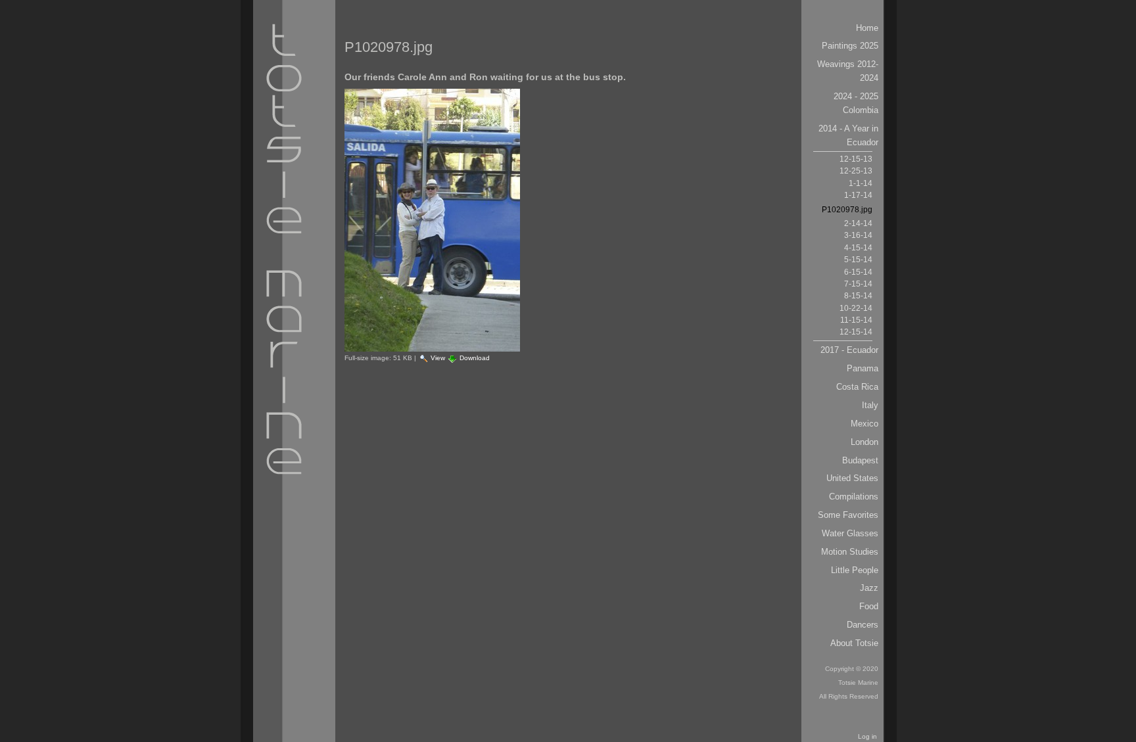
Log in (867, 736)
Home (867, 28)
